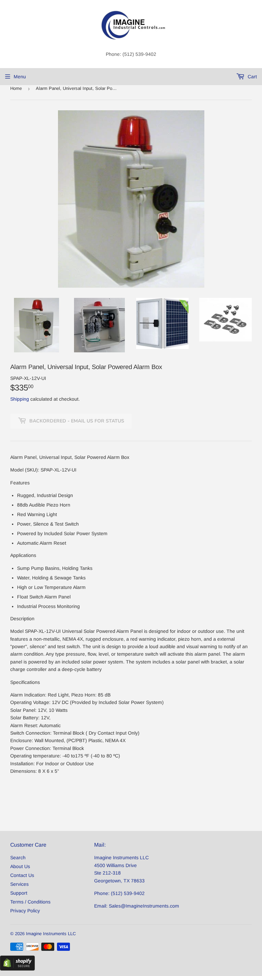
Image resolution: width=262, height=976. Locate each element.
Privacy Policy (25, 910)
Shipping (19, 399)
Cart (251, 76)
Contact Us (22, 875)
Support (18, 893)
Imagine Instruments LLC (51, 933)
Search (18, 857)
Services (19, 884)
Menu (20, 76)
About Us (20, 866)
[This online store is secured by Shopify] (17, 969)
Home (16, 88)
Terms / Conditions (30, 902)
